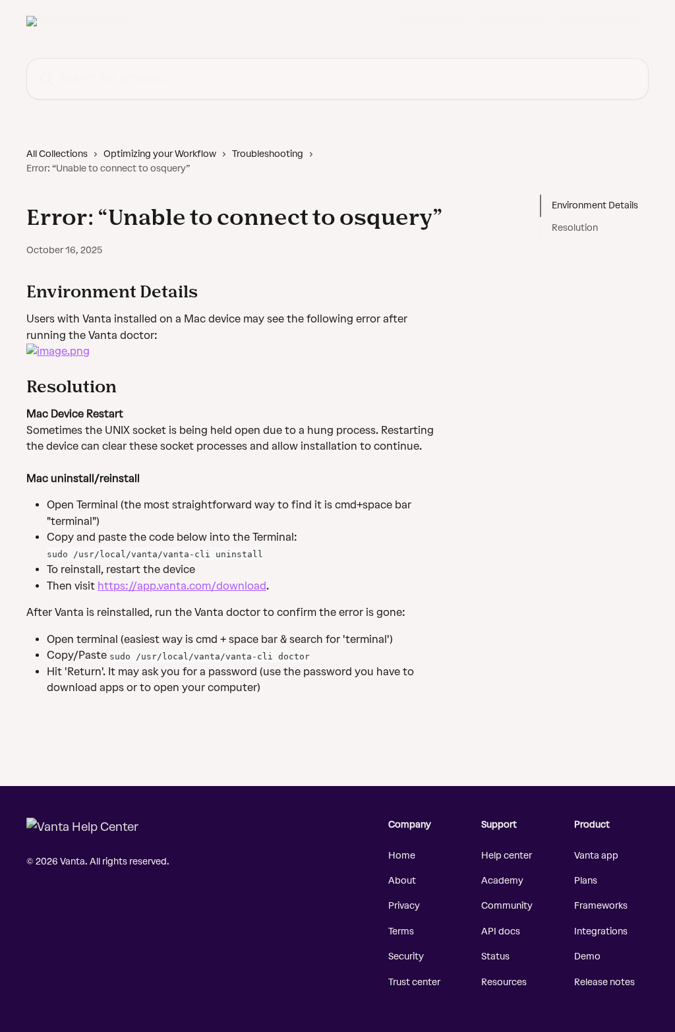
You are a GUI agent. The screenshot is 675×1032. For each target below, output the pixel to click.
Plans (585, 880)
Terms (401, 931)
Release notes (604, 982)
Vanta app (596, 855)
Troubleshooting (267, 154)
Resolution (575, 227)
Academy (502, 880)
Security (406, 956)
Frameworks (601, 905)
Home (401, 855)
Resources (504, 982)
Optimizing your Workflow (159, 154)
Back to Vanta (431, 21)
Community (507, 905)
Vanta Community (601, 21)
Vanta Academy (511, 21)
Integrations (601, 931)
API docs (500, 931)
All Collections (57, 154)
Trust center (414, 982)
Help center (506, 855)
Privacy (404, 905)
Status (495, 956)
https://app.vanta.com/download (182, 586)
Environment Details (595, 205)
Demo (587, 956)
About (402, 880)
